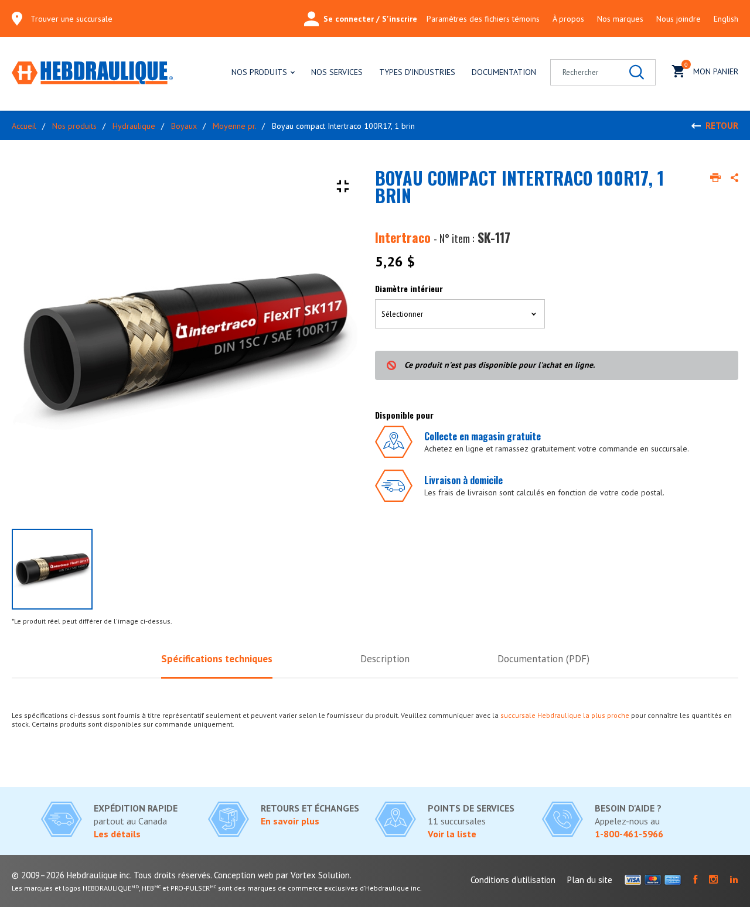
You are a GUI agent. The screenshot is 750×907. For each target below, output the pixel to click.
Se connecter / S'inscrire (370, 18)
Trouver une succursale (71, 19)
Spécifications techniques (216, 658)
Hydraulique (133, 126)
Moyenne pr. (234, 126)
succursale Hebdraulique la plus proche (564, 715)
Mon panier (711, 69)
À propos (568, 18)
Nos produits (259, 72)
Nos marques (620, 18)
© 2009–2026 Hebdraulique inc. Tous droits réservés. (112, 875)
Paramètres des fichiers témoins (483, 18)
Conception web (244, 875)
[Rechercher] (636, 72)
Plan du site (589, 879)
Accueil (24, 126)
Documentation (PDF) (543, 658)
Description (385, 658)
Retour (721, 125)
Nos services (337, 72)
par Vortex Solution (313, 875)
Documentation (504, 72)
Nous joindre (678, 18)
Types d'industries (417, 72)
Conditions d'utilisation (513, 879)
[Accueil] (92, 73)
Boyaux (184, 126)
